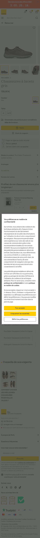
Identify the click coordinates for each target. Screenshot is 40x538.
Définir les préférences (20, 319)
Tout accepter (20, 308)
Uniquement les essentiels (20, 313)
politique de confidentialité (13, 283)
